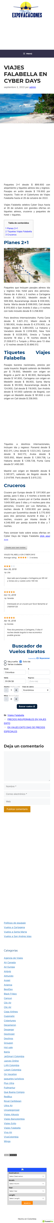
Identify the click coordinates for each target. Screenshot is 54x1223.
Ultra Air (8, 1105)
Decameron (10, 1025)
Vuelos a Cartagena (14, 927)
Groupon (8, 1043)
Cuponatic (9, 1016)
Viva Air (8, 1132)
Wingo (7, 1141)
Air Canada (10, 962)
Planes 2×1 (11, 228)
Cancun (8, 998)
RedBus (8, 1096)
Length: (12, 1195)
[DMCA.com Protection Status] (10, 1155)
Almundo (8, 976)
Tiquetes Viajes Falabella (18, 231)
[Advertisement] (27, 34)
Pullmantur (9, 1087)
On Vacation (10, 1074)
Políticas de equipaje (15, 923)
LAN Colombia (11, 1065)
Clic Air (7, 1002)
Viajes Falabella (15, 715)
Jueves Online (11, 1061)
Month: (12, 1180)
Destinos (8, 1038)
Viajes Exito (10, 1123)
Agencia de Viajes (13, 958)
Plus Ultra (9, 1083)
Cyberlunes (10, 1020)
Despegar (9, 1029)
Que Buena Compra (14, 1092)
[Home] (27, 1170)
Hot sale (8, 1047)
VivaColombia (11, 1137)
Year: (11, 1188)
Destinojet (9, 1034)
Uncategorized (11, 1110)
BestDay (8, 989)
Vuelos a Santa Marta (15, 932)
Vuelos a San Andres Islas (17, 936)
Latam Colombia (12, 1069)
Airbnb (7, 971)
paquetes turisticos (14, 1078)
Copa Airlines (11, 1011)
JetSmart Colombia (14, 1056)
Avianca (8, 985)
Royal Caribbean (12, 1101)
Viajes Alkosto (11, 1114)
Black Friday (10, 993)
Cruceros (10, 234)
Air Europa (9, 967)
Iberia (7, 1052)
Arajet (7, 980)
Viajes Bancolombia (14, 1119)
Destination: (14, 1173)
